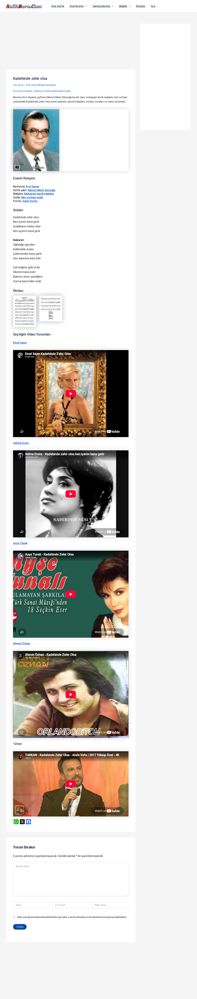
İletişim (140, 6)
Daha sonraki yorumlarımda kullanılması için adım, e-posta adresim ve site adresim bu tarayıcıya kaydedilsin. (72, 917)
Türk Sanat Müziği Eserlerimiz (41, 85)
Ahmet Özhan (21, 643)
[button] (85, 6)
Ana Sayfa (57, 6)
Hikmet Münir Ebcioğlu (41, 190)
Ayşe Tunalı (20, 543)
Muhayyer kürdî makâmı (39, 193)
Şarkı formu (30, 201)
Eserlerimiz (77, 6)
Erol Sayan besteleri (22, 91)
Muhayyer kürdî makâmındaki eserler (52, 91)
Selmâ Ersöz (21, 443)
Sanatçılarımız (101, 6)
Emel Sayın (20, 342)
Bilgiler (123, 6)
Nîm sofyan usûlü (32, 197)
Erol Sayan (32, 186)
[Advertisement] (70, 46)
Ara (153, 6)
